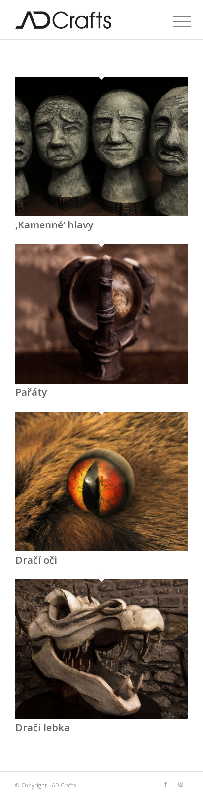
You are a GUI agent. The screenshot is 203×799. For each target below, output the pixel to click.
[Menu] (174, 20)
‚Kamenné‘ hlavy (54, 224)
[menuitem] (174, 20)
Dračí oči (36, 560)
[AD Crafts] (84, 19)
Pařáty (31, 392)
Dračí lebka (42, 727)
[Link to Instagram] (180, 784)
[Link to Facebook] (165, 784)
